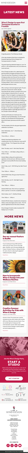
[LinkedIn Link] (16, 445)
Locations (14, 436)
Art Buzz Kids (14, 430)
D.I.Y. (14, 432)
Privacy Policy (15, 451)
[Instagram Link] (12, 445)
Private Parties (14, 429)
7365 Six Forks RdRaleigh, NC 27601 (14, 423)
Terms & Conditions (8, 451)
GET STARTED (14, 378)
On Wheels (14, 434)
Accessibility (20, 451)
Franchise (14, 437)
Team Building (14, 431)
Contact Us (14, 439)
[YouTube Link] (20, 445)
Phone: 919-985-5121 (14, 425)
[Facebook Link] (8, 445)
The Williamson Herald (16, 54)
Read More (5, 255)
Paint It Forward (14, 435)
